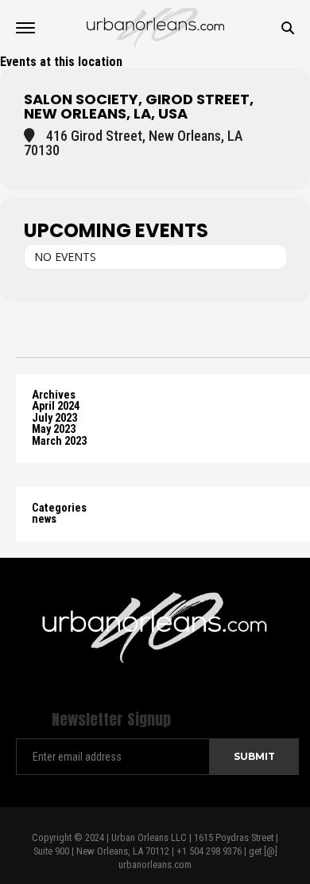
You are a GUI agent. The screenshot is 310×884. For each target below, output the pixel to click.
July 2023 (54, 418)
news (44, 519)
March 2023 (59, 441)
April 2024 (55, 406)
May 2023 (54, 429)
